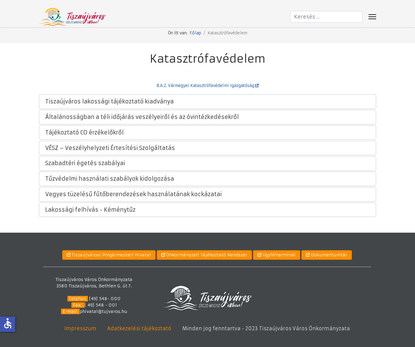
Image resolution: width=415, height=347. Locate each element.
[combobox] (326, 17)
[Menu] (372, 16)
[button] (207, 101)
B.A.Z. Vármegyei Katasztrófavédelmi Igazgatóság (205, 85)
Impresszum (80, 328)
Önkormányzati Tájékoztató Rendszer (206, 255)
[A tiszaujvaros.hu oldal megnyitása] (207, 297)
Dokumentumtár (328, 255)
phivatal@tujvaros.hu (103, 311)
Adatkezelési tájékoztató (139, 328)
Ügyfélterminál (278, 255)
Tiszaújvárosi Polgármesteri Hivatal (110, 255)
